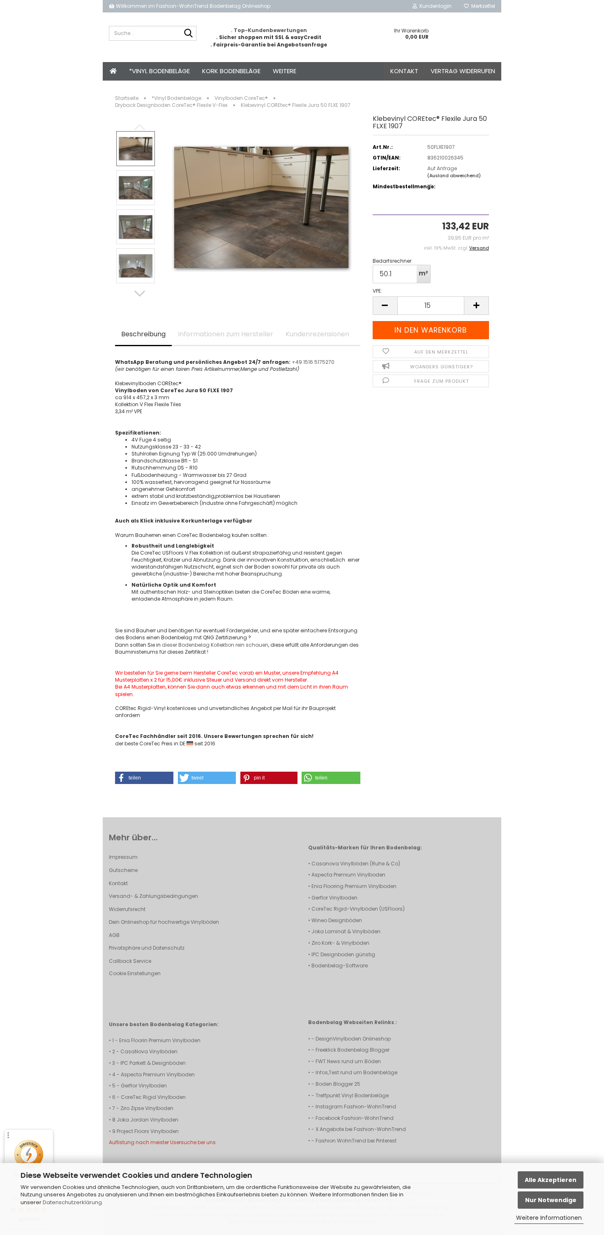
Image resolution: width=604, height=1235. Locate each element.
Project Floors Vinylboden (148, 1131)
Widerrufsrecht (127, 909)
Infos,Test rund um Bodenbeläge (356, 1072)
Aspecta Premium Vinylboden (348, 874)
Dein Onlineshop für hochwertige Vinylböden (164, 921)
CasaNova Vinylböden (149, 1051)
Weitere (284, 71)
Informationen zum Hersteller (225, 334)
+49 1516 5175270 (313, 361)
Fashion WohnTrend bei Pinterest (356, 1140)
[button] (139, 293)
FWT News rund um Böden (348, 1061)
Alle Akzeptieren (550, 1180)
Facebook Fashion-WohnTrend (355, 1118)
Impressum (123, 856)
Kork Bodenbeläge (231, 71)
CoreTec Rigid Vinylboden (153, 1097)
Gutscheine (123, 870)
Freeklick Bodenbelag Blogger (353, 1049)
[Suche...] (188, 33)
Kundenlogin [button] (434, 5)
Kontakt (404, 71)
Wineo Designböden (336, 920)
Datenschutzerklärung (72, 1202)
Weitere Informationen (549, 1218)
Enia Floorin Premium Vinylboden (160, 1040)
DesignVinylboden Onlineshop (353, 1038)
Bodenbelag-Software (339, 965)
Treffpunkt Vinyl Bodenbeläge (352, 1095)
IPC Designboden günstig (343, 954)
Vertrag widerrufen (463, 71)
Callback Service (130, 960)
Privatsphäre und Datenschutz (146, 947)
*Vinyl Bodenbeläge (159, 71)
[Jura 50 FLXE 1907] (261, 207)
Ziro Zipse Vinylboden (146, 1108)
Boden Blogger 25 (338, 1083)
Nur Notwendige (550, 1200)
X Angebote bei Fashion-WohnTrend (361, 1129)
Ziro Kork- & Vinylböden (340, 942)
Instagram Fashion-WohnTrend (356, 1106)
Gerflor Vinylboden (334, 897)
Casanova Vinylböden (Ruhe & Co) (355, 863)
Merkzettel (482, 5)
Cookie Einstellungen (135, 973)
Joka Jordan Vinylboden (147, 1119)
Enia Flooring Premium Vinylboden (354, 886)
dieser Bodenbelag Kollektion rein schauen (215, 644)
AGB (114, 935)
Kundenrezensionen (317, 334)
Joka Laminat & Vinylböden (345, 931)
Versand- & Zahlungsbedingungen (153, 896)
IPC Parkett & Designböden (153, 1062)
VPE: (377, 290)
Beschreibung (143, 334)
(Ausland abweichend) (454, 175)
